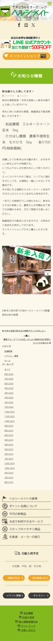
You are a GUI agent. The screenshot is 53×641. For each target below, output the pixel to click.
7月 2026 (8, 379)
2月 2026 (8, 402)
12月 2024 (9, 463)
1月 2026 (8, 407)
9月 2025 (8, 426)
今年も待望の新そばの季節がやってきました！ (25, 330)
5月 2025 (8, 440)
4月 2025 (8, 444)
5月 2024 (8, 473)
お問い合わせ (28, 630)
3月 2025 (8, 449)
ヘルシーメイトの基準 (23, 498)
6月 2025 (8, 435)
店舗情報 (8, 351)
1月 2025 (8, 458)
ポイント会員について (23, 506)
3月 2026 (8, 397)
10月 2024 (9, 468)
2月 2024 (8, 477)
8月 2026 (8, 374)
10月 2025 (9, 421)
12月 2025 (9, 411)
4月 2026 (8, 393)
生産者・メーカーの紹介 (24, 537)
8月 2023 (8, 482)
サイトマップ (28, 626)
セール (7, 360)
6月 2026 (8, 383)
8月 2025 (8, 430)
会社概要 (28, 613)
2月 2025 (8, 454)
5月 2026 (8, 388)
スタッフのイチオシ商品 (24, 529)
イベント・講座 (11, 356)
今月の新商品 (17, 514)
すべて (7, 369)
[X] (33, 25)
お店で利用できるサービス (26, 522)
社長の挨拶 (28, 617)
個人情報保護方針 (28, 621)
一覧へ (27, 335)
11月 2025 (9, 416)
